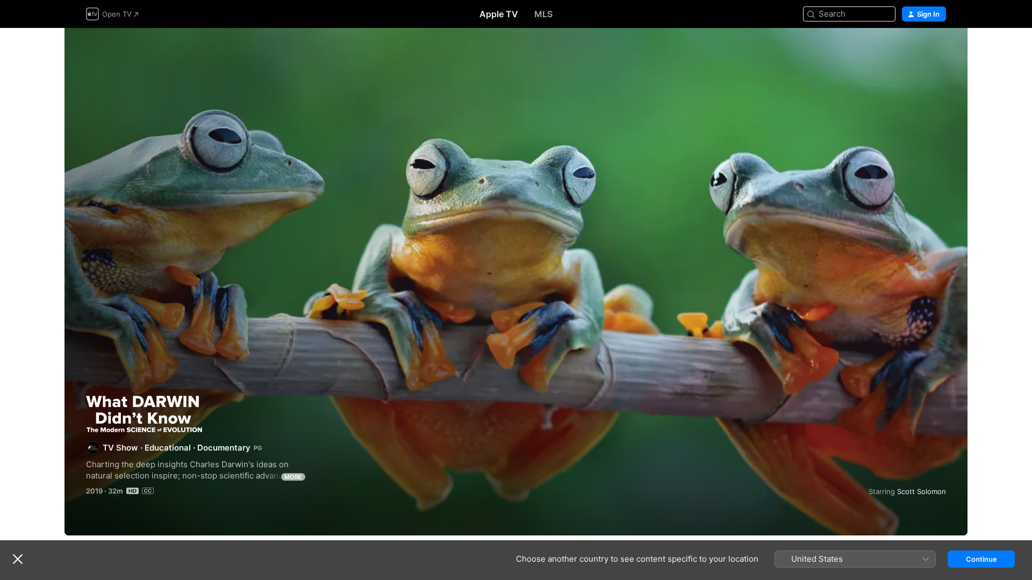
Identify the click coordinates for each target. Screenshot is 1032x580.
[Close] (18, 559)
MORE (293, 477)
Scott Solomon (921, 491)
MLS (543, 14)
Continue (981, 559)
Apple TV (498, 14)
